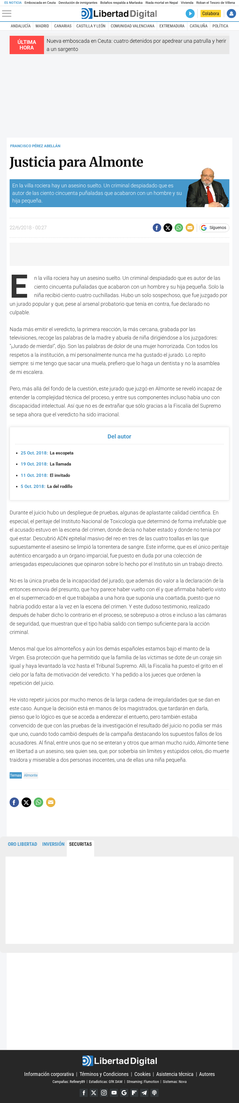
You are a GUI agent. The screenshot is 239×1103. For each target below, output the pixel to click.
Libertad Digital (119, 1061)
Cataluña (199, 26)
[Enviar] (179, 227)
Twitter (94, 1093)
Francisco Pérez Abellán (35, 146)
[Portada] (119, 13)
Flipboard (134, 1093)
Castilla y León (91, 26)
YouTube (114, 1093)
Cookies (142, 1074)
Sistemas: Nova (175, 1081)
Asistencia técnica (175, 1074)
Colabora (210, 13)
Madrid (42, 26)
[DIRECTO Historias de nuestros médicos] (190, 13)
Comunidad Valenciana (132, 26)
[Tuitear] (168, 227)
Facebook (84, 1093)
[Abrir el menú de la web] (41, 13)
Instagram (104, 1093)
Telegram (144, 1093)
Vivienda (187, 3)
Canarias (62, 26)
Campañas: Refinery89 (68, 1081)
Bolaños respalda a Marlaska (121, 3)
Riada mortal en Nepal (161, 3)
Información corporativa (49, 1074)
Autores (207, 1074)
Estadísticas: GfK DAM (105, 1081)
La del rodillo (46, 486)
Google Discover (124, 1093)
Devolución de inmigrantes (78, 3)
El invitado (45, 475)
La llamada (46, 464)
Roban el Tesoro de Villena (215, 3)
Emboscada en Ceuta (40, 3)
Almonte (31, 775)
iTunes (154, 1093)
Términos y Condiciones (104, 1074)
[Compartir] (157, 227)
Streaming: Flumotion (143, 1081)
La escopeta (47, 453)
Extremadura (171, 26)
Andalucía (21, 26)
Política (220, 26)
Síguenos (218, 228)
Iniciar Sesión (231, 13)
